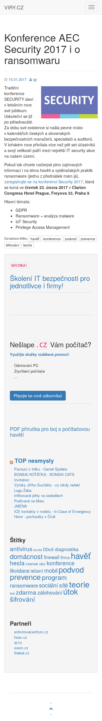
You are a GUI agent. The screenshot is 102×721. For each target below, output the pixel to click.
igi (35, 79)
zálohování (49, 592)
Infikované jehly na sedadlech (38, 495)
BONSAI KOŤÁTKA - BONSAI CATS (44, 474)
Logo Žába (22, 490)
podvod (70, 238)
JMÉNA (20, 506)
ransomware (24, 585)
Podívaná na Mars (29, 501)
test (12, 593)
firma (65, 557)
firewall (52, 557)
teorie (27, 245)
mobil (51, 570)
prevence (88, 238)
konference (52, 238)
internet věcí (36, 563)
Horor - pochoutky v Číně (34, 516)
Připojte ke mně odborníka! (38, 395)
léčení (37, 571)
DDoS (48, 549)
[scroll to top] (51, 708)
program (54, 577)
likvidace (19, 571)
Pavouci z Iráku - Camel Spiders (40, 469)
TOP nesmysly (34, 460)
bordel (37, 550)
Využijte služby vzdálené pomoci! (39, 354)
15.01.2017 (17, 79)
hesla (17, 563)
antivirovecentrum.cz (31, 631)
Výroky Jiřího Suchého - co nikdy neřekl (47, 485)
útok (70, 591)
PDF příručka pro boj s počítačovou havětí (50, 431)
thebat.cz (21, 653)
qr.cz (18, 642)
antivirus (21, 549)
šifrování (12, 245)
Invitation (21, 479)
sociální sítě (53, 585)
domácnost (26, 556)
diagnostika (66, 549)
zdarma (26, 592)
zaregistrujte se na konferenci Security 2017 (43, 181)
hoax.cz (20, 637)
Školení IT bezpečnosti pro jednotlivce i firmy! (50, 281)
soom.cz (21, 647)
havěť (35, 238)
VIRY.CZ (14, 7)
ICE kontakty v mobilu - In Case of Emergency (52, 511)
